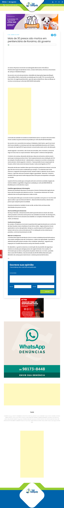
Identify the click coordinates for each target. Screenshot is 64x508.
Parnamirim (34, 419)
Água (55, 420)
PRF (58, 419)
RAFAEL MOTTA (7, 420)
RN (11, 420)
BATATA (35, 416)
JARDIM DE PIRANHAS (42, 417)
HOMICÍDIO (30, 417)
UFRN (46, 420)
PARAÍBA (25, 419)
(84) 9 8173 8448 (11, 5)
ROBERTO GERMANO (16, 420)
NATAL (6, 419)
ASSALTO (14, 416)
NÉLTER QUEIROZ (13, 419)
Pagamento (20, 419)
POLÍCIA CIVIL (44, 419)
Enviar (47, 291)
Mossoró (57, 417)
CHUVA (49, 416)
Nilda (9, 419)
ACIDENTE (6, 416)
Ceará (46, 416)
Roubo (29, 420)
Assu (32, 416)
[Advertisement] (19, 111)
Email (34, 286)
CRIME (6, 417)
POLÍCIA (39, 419)
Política (56, 419)
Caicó (38, 416)
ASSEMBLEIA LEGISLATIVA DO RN (23, 416)
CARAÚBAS (42, 416)
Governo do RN (25, 417)
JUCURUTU (50, 417)
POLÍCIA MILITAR (50, 419)
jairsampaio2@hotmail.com (53, 5)
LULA (54, 417)
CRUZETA (10, 417)
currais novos (15, 417)
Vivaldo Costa (50, 420)
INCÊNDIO (36, 417)
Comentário (13, 273)
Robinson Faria (24, 420)
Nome (11, 286)
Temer (43, 420)
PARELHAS (29, 419)
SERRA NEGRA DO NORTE (36, 420)
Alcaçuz (10, 416)
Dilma (20, 417)
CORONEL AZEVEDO (56, 416)
